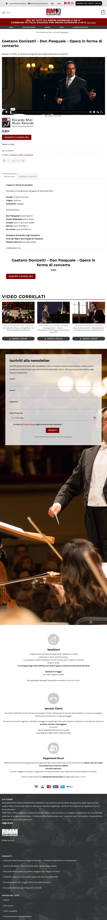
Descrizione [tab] (9, 177)
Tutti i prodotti (10, 911)
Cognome (14, 402)
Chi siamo (8, 906)
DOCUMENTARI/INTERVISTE (80, 27)
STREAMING (28, 155)
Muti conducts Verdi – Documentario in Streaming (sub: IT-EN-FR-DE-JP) (88, 329)
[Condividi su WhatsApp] (4, 161)
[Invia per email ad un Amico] (18, 161)
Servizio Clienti (73, 680)
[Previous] (2, 322)
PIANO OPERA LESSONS (28, 27)
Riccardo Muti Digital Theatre (18, 916)
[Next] (105, 322)
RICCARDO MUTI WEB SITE (39, 3)
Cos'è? (83, 777)
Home (6, 900)
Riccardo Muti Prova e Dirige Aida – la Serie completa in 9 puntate (18, 329)
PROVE (11, 27)
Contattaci (53, 727)
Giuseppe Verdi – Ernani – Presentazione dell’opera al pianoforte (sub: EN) (53, 330)
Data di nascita (16, 413)
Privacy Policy (28, 424)
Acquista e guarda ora (17, 137)
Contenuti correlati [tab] (28, 177)
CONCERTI (47, 27)
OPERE (61, 27)
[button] (6, 12)
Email (13, 379)
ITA (52, 3)
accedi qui (65, 32)
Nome (13, 390)
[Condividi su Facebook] (9, 161)
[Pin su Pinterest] (23, 161)
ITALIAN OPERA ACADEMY (18, 3)
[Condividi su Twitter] (14, 161)
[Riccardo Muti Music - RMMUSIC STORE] (53, 12)
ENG (59, 3)
